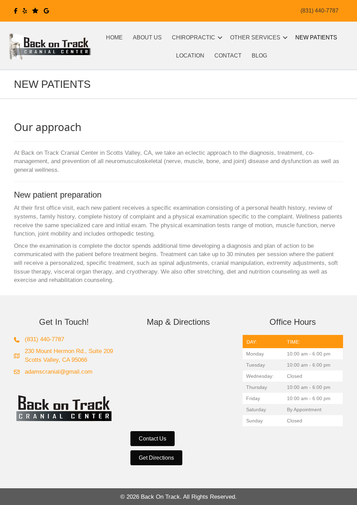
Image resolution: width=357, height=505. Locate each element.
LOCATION (190, 56)
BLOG (259, 56)
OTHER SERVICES (255, 37)
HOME (114, 37)
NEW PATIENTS (316, 37)
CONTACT (228, 56)
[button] (220, 37)
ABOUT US (147, 37)
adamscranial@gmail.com (58, 371)
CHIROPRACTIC (193, 37)
